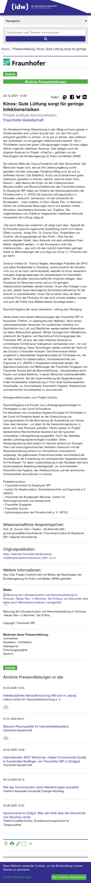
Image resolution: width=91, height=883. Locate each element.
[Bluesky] (78, 98)
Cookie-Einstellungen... (18, 876)
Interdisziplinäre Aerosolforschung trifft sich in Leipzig (39, 695)
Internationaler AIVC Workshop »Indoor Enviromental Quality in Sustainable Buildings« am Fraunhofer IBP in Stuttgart (45, 759)
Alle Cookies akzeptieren (68, 877)
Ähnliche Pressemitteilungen (45, 82)
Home (5, 49)
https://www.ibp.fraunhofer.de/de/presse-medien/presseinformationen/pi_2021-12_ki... (30, 556)
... (52, 615)
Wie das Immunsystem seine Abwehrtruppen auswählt (41, 787)
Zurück (10, 74)
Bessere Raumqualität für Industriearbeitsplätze (36, 726)
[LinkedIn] (85, 98)
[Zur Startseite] (45, 11)
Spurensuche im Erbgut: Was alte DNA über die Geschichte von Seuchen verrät (44, 815)
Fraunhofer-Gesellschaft (23, 119)
